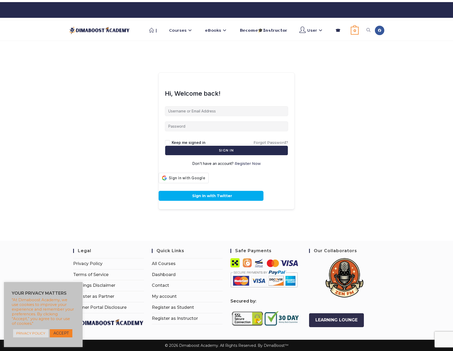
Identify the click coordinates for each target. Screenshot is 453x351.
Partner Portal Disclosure (100, 307)
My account (164, 296)
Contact (160, 285)
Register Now (248, 163)
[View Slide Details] (344, 278)
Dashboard (164, 274)
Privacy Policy (88, 263)
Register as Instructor (175, 318)
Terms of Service (91, 274)
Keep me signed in (189, 142)
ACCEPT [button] (61, 333)
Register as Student (173, 307)
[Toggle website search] (368, 30)
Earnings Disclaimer (94, 285)
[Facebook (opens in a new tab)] (379, 30)
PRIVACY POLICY (30, 333)
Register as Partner (93, 296)
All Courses (164, 263)
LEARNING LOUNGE (336, 319)
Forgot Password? (271, 142)
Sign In (226, 150)
